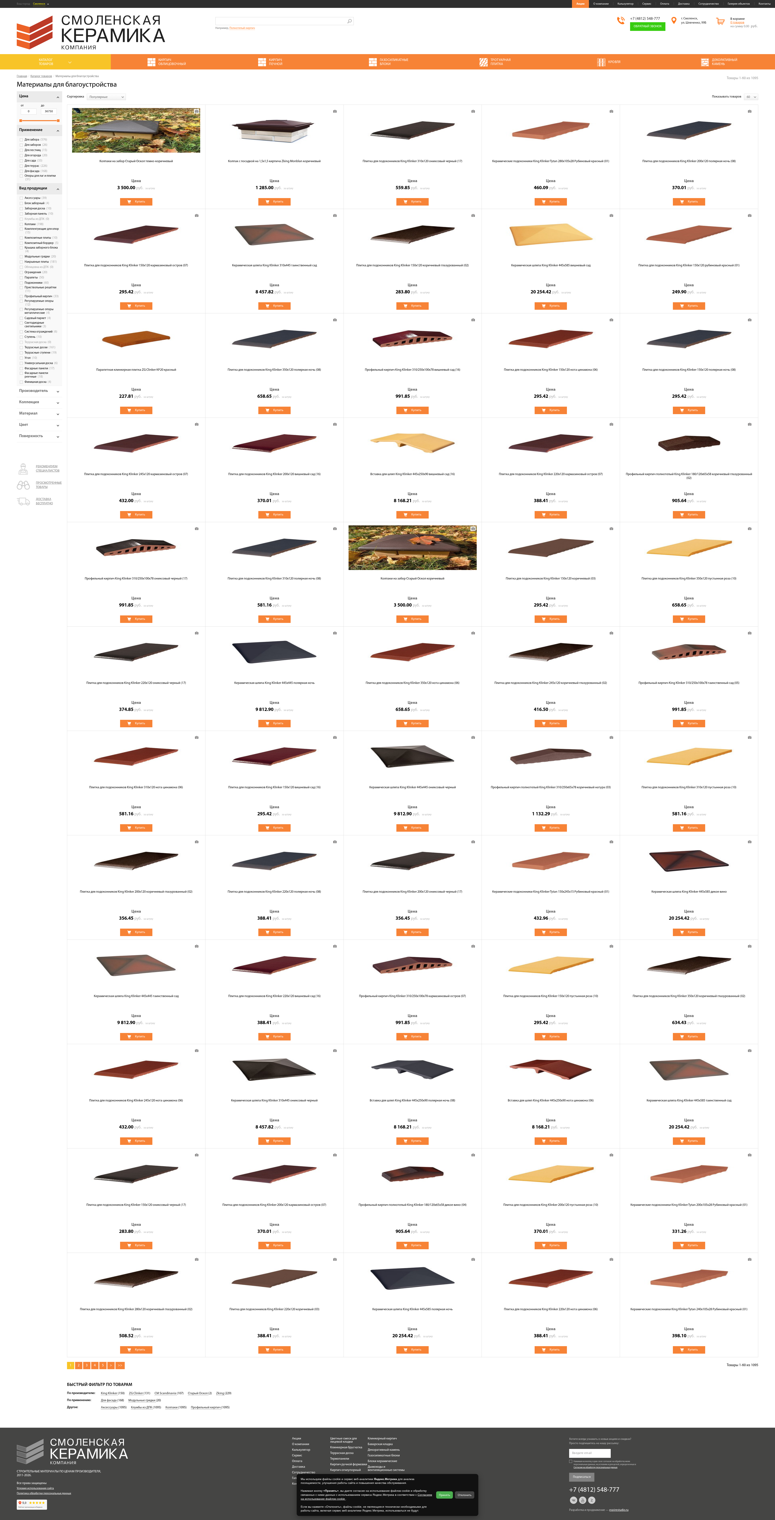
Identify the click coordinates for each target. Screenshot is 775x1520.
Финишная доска (38, 382)
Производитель (33, 391)
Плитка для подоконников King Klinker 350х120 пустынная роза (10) (689, 578)
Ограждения (36, 272)
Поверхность (31, 436)
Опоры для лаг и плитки (40, 177)
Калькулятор (626, 3)
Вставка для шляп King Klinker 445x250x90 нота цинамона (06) (551, 1100)
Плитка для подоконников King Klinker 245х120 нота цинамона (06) (136, 1100)
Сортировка (75, 96)
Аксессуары (36, 198)
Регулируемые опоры (39, 303)
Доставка (684, 3)
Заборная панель (39, 213)
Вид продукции (33, 188)
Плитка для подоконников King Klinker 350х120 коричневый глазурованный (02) (689, 996)
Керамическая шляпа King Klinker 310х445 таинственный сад (274, 265)
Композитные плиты (41, 237)
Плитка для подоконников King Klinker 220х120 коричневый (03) (274, 1309)
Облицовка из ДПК (39, 267)
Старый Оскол (198, 1393)
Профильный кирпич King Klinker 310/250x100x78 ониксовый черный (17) (136, 578)
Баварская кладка (380, 1444)
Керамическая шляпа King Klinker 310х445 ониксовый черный (274, 1100)
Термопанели (339, 1458)
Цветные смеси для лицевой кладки (343, 1440)
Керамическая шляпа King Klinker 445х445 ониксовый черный (412, 787)
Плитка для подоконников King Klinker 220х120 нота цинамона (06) (551, 1309)
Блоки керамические (382, 1461)
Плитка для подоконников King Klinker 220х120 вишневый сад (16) (274, 996)
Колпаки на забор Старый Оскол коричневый (412, 578)
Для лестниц (36, 150)
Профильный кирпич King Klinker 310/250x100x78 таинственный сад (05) (689, 683)
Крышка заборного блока (41, 249)
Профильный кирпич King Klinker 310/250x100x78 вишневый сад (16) (412, 370)
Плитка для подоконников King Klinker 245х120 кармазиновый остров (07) (136, 474)
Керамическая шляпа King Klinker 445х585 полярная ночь (412, 1309)
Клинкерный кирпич (382, 1438)
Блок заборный (37, 203)
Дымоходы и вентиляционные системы (386, 1468)
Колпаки (34, 224)
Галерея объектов (739, 3)
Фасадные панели (39, 368)
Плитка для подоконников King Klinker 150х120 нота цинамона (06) (551, 370)
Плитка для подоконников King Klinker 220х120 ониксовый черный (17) (136, 683)
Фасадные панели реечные (36, 375)
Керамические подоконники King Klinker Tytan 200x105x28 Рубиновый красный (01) (689, 1205)
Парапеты (34, 277)
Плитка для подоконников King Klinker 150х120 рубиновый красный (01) (689, 265)
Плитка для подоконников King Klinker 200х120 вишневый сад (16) (274, 474)
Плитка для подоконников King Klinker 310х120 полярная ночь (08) (274, 578)
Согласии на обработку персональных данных (595, 1467)
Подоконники (37, 282)
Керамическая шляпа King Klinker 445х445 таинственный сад (136, 996)
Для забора (36, 139)
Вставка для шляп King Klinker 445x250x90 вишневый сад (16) (412, 474)
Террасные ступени (41, 352)
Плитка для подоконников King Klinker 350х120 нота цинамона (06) (413, 683)
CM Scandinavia (166, 1393)
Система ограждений (41, 331)
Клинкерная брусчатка (346, 1447)
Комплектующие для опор (42, 231)
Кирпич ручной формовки (348, 1464)
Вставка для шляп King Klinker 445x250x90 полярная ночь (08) (412, 1100)
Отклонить (464, 1495)
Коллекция (29, 402)
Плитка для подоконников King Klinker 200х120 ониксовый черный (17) (412, 891)
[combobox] (106, 97)
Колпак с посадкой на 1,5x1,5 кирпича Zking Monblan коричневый (274, 161)
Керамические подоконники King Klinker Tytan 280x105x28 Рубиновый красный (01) (550, 161)
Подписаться (582, 1477)
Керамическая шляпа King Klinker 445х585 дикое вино (689, 891)
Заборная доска (38, 208)
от (22, 105)
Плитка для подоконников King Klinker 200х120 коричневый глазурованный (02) (136, 891)
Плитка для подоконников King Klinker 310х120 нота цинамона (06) (136, 787)
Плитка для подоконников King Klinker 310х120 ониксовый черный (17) (412, 161)
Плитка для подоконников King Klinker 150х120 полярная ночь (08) (689, 370)
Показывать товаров (726, 96)
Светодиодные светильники (35, 324)
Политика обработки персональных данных (44, 1493)
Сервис (646, 3)
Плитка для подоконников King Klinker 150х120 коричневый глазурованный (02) (412, 265)
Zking (220, 1393)
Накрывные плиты (41, 261)
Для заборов (36, 145)
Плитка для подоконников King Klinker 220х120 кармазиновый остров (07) (551, 474)
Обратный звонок (648, 26)
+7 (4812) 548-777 (645, 19)
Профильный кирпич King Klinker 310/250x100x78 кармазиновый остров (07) (412, 996)
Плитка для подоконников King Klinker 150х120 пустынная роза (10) (550, 996)
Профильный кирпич (42, 296)
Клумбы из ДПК (37, 219)
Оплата (664, 3)
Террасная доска (38, 342)
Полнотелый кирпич (242, 28)
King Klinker (109, 1393)
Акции (580, 3)
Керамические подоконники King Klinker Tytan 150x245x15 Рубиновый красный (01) (550, 891)
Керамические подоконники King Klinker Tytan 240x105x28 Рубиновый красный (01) (689, 1309)
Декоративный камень (384, 1450)
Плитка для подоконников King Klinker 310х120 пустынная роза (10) (689, 787)
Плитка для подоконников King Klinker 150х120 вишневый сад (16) (274, 787)
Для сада (33, 160)
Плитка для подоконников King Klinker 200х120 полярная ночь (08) (689, 161)
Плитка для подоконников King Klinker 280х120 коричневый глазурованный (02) (136, 1309)
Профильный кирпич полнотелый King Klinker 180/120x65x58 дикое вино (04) (413, 1205)
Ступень (33, 337)
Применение (30, 130)
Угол (31, 358)
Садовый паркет (38, 318)
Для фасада (36, 171)
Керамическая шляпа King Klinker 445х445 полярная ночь (274, 683)
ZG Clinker (136, 1393)
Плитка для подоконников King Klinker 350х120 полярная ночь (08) (274, 370)
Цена (23, 96)
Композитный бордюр (42, 243)
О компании (601, 3)
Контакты (765, 3)
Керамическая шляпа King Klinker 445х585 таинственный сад (689, 1100)
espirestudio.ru (618, 1510)
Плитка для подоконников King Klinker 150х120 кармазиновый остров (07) (136, 265)
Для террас (36, 166)
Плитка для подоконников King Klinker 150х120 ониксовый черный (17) (136, 1205)
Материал (28, 413)
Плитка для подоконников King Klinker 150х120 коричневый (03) (551, 578)
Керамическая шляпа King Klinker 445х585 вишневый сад (551, 265)
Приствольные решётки (40, 289)
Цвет (23, 425)
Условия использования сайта (35, 1488)
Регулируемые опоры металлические (39, 311)
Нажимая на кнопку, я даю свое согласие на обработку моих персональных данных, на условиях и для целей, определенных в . (605, 1464)
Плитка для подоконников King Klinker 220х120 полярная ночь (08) (274, 891)
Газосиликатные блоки (384, 1455)
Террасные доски (40, 347)
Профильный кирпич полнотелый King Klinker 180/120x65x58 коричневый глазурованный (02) (689, 476)
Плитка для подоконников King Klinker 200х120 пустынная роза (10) (550, 1205)
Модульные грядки (40, 256)
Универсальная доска (41, 363)
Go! (350, 21)
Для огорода (36, 155)
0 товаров (737, 22)
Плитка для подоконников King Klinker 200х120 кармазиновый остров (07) (274, 1205)
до (42, 105)
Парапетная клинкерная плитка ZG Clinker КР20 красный (136, 370)
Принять (444, 1495)
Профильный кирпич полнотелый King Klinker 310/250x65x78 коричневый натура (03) (551, 787)
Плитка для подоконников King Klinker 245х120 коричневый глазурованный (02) (550, 683)
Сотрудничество (709, 3)
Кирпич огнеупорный (345, 1470)
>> (120, 1365)
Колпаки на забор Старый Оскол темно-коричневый (136, 161)
